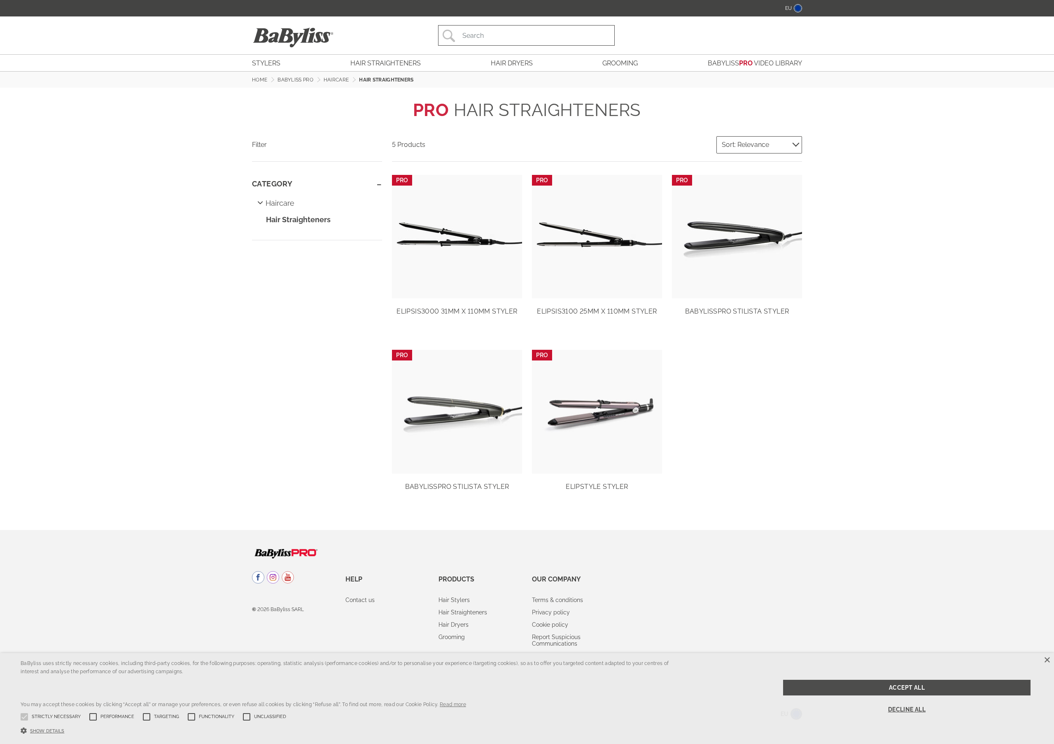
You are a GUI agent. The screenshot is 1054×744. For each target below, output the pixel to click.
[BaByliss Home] (293, 37)
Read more (453, 704)
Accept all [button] (907, 687)
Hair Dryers (453, 624)
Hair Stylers (454, 600)
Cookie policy (550, 624)
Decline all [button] (907, 709)
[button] (350, 730)
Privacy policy (551, 612)
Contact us (360, 600)
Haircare (280, 203)
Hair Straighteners (298, 219)
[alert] (527, 698)
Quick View (457, 286)
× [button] (1047, 660)
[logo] (286, 553)
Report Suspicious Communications (556, 640)
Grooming (451, 637)
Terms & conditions (557, 600)
